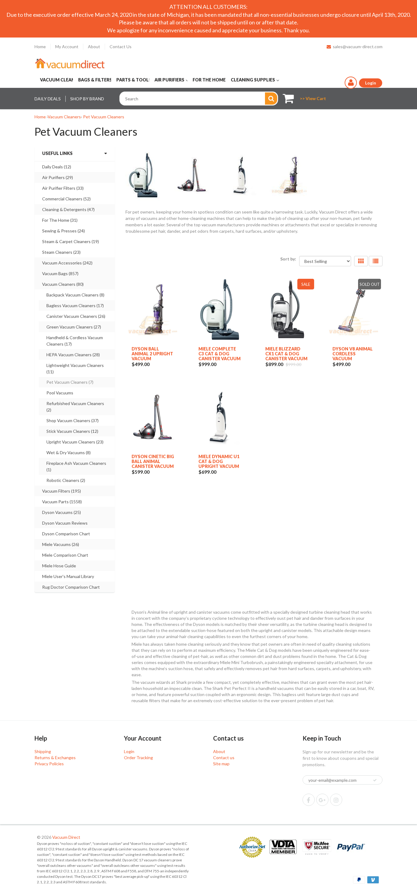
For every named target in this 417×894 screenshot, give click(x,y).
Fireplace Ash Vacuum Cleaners (76, 466)
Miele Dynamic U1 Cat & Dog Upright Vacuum (218, 461)
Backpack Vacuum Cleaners (75, 294)
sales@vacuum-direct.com (358, 46)
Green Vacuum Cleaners (73, 326)
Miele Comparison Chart (65, 555)
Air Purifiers (57, 177)
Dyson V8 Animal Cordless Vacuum (352, 353)
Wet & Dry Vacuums (68, 452)
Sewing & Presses (63, 230)
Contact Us (121, 46)
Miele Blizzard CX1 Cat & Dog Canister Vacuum (286, 353)
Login (129, 751)
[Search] (271, 98)
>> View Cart (313, 98)
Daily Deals (56, 166)
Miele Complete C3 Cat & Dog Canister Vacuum (219, 353)
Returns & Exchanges (55, 757)
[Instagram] (336, 800)
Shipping (42, 751)
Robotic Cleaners (65, 480)
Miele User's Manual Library (68, 576)
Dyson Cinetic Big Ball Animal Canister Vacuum (153, 461)
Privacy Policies (49, 763)
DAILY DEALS (47, 98)
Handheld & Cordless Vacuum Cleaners (74, 340)
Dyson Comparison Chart (66, 533)
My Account (66, 46)
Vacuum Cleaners (64, 116)
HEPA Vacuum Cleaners (73, 354)
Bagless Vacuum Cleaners (75, 305)
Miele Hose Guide (59, 565)
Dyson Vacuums (61, 512)
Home (40, 46)
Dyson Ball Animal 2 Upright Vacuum (152, 353)
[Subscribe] (375, 780)
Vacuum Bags (60, 273)
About (94, 46)
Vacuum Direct (66, 837)
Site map (221, 763)
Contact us (223, 757)
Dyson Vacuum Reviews (65, 523)
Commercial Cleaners (66, 198)
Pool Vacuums (59, 392)
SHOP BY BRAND (87, 98)
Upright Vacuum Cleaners (74, 441)
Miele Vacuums (60, 544)
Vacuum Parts (62, 501)
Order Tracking (138, 757)
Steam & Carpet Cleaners (70, 241)
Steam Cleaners (61, 252)
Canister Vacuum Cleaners (75, 316)
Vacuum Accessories (67, 262)
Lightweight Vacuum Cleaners (75, 368)
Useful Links (57, 153)
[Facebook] (309, 800)
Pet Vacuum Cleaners (103, 116)
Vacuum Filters (61, 491)
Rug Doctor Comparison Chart (71, 587)
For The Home (60, 220)
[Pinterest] (322, 800)
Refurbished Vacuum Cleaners (75, 406)
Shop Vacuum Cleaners (72, 420)
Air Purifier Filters (63, 188)
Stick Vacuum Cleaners (72, 431)
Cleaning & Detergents (68, 209)
